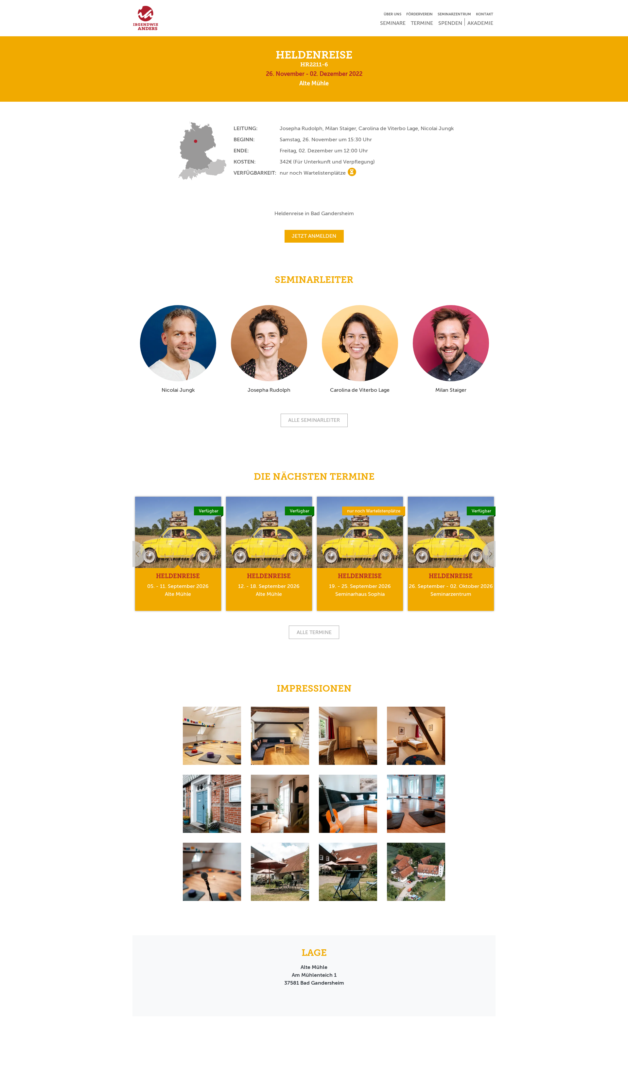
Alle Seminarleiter (314, 420)
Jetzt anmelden (314, 236)
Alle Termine (314, 632)
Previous (132, 554)
